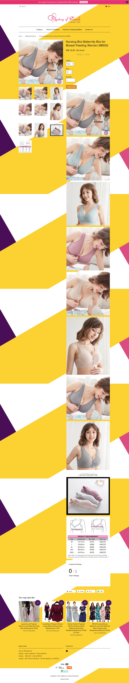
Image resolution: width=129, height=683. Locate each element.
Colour (68, 60)
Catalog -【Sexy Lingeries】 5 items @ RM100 (33, 653)
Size (67, 69)
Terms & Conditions (52, 29)
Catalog (39, 29)
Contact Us (89, 29)
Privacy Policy (64, 679)
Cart (109, 6)
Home (20, 36)
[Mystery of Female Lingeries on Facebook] (67, 651)
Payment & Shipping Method (72, 29)
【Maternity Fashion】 (30, 36)
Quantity (68, 77)
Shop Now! (83, 2)
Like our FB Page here (25, 651)
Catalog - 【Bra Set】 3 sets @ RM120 (30, 656)
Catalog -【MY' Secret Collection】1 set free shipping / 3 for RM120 (39, 658)
